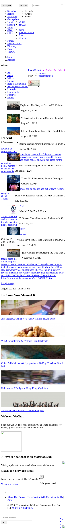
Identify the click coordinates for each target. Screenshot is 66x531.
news (21, 29)
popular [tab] (42, 73)
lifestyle (22, 38)
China (10, 33)
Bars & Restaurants (16, 83)
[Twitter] (63, 518)
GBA (10, 30)
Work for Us (57, 497)
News (10, 75)
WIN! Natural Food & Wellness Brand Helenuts (24, 341)
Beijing (10, 13)
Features (11, 94)
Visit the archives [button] (9, 484)
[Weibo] (63, 524)
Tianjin (10, 22)
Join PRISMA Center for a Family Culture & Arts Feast (28, 318)
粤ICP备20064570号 (22, 508)
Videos (10, 78)
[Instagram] (63, 527)
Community (13, 92)
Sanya (10, 27)
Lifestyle (11, 89)
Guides (10, 81)
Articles (11, 59)
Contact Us (24, 497)
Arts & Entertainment (17, 86)
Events (10, 49)
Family (10, 40)
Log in (22, 21)
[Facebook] (63, 521)
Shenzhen (12, 16)
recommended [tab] (46, 75)
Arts (21, 35)
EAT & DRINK (26, 32)
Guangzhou (13, 19)
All (8, 72)
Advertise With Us (40, 497)
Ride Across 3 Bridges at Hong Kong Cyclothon (24, 388)
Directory (12, 46)
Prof (21, 206)
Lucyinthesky (7, 283)
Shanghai (6, 5)
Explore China (14, 43)
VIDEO (11, 51)
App (9, 500)
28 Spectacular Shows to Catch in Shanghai (22, 410)
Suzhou (11, 24)
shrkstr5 (23, 234)
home (10, 57)
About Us (12, 497)
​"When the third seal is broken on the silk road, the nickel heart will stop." (13, 222)
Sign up (22, 24)
